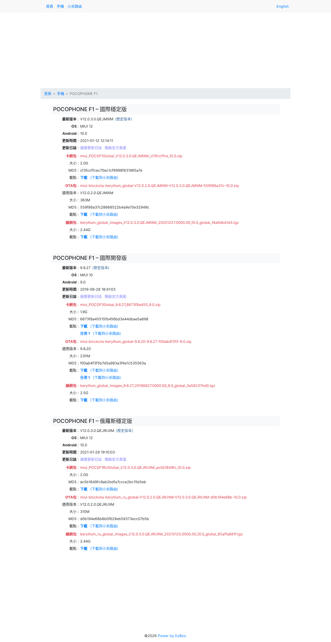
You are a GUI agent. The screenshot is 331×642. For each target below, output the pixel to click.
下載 (83, 177)
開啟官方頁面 (115, 148)
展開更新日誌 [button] (91, 148)
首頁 (49, 6)
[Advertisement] (165, 49)
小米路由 (75, 6)
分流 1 (85, 333)
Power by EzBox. (172, 635)
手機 (60, 6)
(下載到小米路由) (104, 177)
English (283, 6)
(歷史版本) (123, 119)
